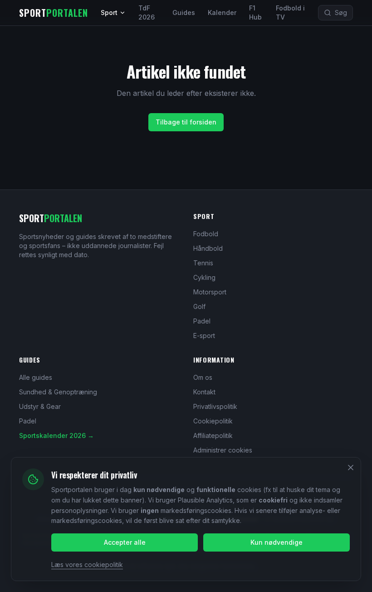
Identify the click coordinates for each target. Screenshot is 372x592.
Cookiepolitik (213, 421)
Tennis (203, 263)
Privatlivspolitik (215, 406)
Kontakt (204, 392)
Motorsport (209, 292)
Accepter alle (125, 542)
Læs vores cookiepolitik (87, 564)
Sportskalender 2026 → (56, 435)
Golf (199, 306)
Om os (202, 377)
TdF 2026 (146, 12)
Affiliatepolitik (213, 435)
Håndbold (208, 248)
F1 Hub (255, 12)
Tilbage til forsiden (186, 122)
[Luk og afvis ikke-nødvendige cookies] (350, 467)
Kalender (222, 12)
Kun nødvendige (276, 542)
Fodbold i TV (290, 12)
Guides (183, 12)
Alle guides (35, 377)
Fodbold (205, 234)
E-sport (204, 335)
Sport (109, 12)
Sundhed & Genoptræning (58, 392)
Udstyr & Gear (40, 406)
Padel (201, 321)
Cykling (204, 277)
